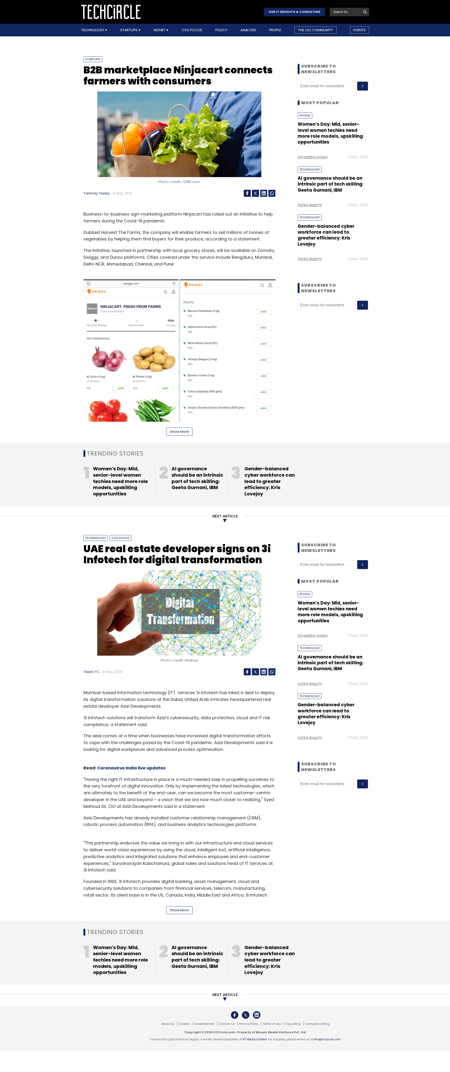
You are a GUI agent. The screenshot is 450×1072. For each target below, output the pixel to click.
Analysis (248, 30)
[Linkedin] (263, 193)
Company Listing (317, 1024)
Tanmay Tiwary (96, 193)
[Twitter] (255, 193)
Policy (221, 30)
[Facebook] (247, 193)
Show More (179, 431)
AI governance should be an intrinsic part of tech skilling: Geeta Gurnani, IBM (331, 184)
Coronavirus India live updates (131, 768)
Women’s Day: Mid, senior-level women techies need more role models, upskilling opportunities (330, 133)
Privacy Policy (248, 1024)
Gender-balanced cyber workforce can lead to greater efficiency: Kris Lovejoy (326, 235)
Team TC (91, 671)
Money (160, 30)
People (275, 30)
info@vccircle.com (327, 1039)
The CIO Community (315, 29)
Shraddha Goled (312, 157)
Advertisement (204, 1024)
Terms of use (271, 1024)
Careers (184, 1024)
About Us (167, 1024)
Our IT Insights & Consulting (294, 12)
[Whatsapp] (271, 193)
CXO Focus (192, 30)
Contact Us (227, 1024)
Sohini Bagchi (310, 205)
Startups (129, 30)
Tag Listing (293, 1024)
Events (359, 29)
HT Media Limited (255, 1039)
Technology (93, 30)
